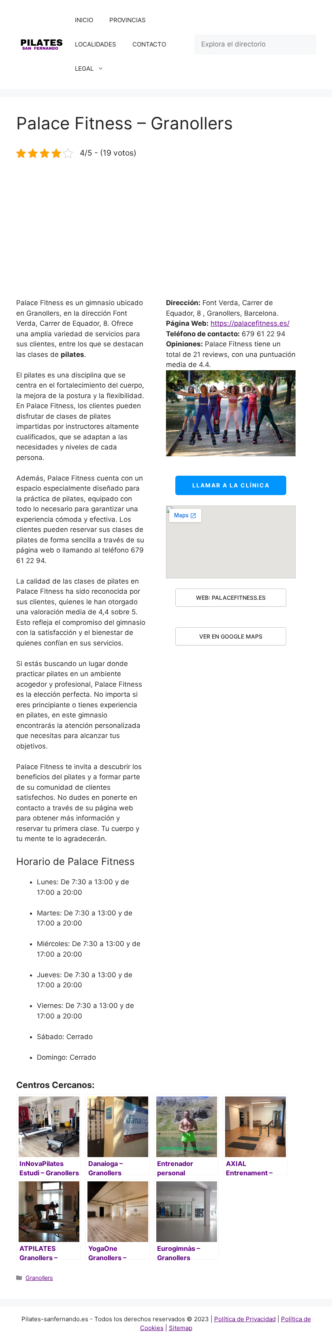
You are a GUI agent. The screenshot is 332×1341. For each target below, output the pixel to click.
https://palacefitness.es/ (250, 323)
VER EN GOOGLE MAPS (230, 636)
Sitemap (180, 1328)
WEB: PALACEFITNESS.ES (231, 597)
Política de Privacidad (245, 1319)
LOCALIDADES (95, 44)
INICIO (84, 20)
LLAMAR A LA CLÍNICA (231, 485)
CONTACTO (149, 44)
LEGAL (84, 68)
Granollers (39, 1277)
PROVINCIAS (127, 20)
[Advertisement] (166, 228)
